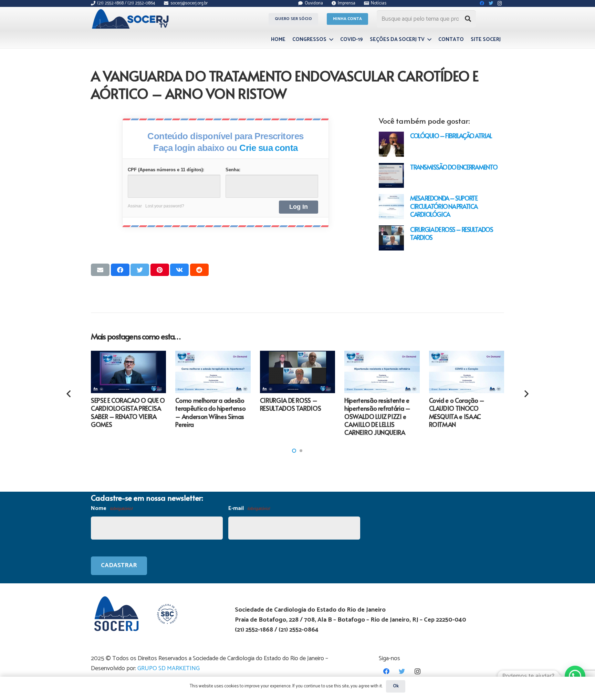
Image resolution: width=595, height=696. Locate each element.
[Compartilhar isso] (120, 270)
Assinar (135, 206)
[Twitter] (402, 671)
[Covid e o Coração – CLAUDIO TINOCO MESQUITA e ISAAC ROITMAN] (466, 372)
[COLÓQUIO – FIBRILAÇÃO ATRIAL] (391, 144)
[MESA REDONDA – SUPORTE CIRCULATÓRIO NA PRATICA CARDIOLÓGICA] (391, 206)
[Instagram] (417, 671)
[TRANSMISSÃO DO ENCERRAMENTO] (391, 175)
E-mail (249, 508)
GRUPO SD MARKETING (168, 668)
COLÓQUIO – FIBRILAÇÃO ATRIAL (451, 135)
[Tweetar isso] (140, 270)
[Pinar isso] (159, 270)
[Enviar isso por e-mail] (100, 270)
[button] (294, 450)
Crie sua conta (268, 148)
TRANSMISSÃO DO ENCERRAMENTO (453, 167)
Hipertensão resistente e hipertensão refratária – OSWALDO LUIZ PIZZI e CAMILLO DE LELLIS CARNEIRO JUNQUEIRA (377, 416)
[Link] (131, 19)
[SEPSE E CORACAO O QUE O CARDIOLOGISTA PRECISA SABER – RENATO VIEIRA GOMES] (128, 372)
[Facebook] (386, 671)
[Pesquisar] (468, 19)
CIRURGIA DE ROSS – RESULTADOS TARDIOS (451, 233)
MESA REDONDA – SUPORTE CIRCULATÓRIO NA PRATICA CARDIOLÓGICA (444, 206)
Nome (111, 508)
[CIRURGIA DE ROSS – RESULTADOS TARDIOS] (391, 237)
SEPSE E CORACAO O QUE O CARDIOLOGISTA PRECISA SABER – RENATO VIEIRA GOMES (128, 412)
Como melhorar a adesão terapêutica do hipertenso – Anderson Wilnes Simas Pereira (210, 412)
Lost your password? (164, 206)
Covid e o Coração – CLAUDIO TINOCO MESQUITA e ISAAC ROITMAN (456, 412)
